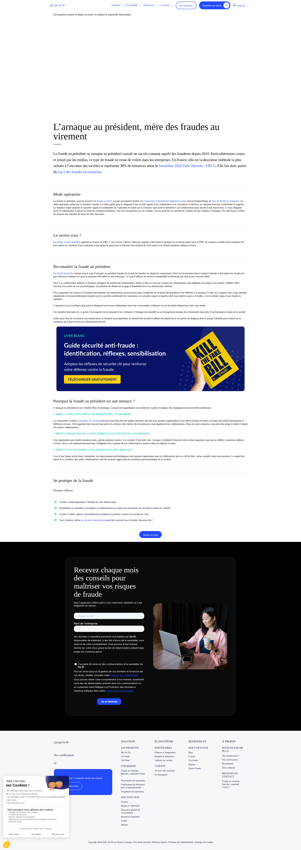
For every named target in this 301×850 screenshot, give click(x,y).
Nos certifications (230, 760)
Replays (191, 764)
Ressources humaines (130, 817)
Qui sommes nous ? (230, 756)
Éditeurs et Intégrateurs (165, 752)
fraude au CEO (104, 201)
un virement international (93, 520)
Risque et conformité (130, 806)
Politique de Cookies (204, 842)
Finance (124, 802)
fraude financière (65, 273)
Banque (124, 825)
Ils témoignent (161, 774)
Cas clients (193, 760)
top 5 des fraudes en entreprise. (80, 172)
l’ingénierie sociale (177, 201)
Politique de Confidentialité (181, 842)
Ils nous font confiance (165, 771)
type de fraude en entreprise (225, 201)
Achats (124, 821)
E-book (191, 756)
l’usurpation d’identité (154, 201)
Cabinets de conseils (163, 760)
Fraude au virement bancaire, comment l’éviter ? (133, 774)
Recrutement (227, 763)
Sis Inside (125, 756)
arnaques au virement (89, 420)
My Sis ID (125, 752)
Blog (190, 752)
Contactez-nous (70, 786)
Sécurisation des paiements (133, 780)
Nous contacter (228, 768)
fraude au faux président (68, 242)
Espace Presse (194, 768)
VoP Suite (125, 760)
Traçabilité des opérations (132, 791)
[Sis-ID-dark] (57, 5)
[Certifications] (65, 762)
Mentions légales (159, 842)
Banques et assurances (164, 756)
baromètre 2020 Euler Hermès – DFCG (187, 166)
